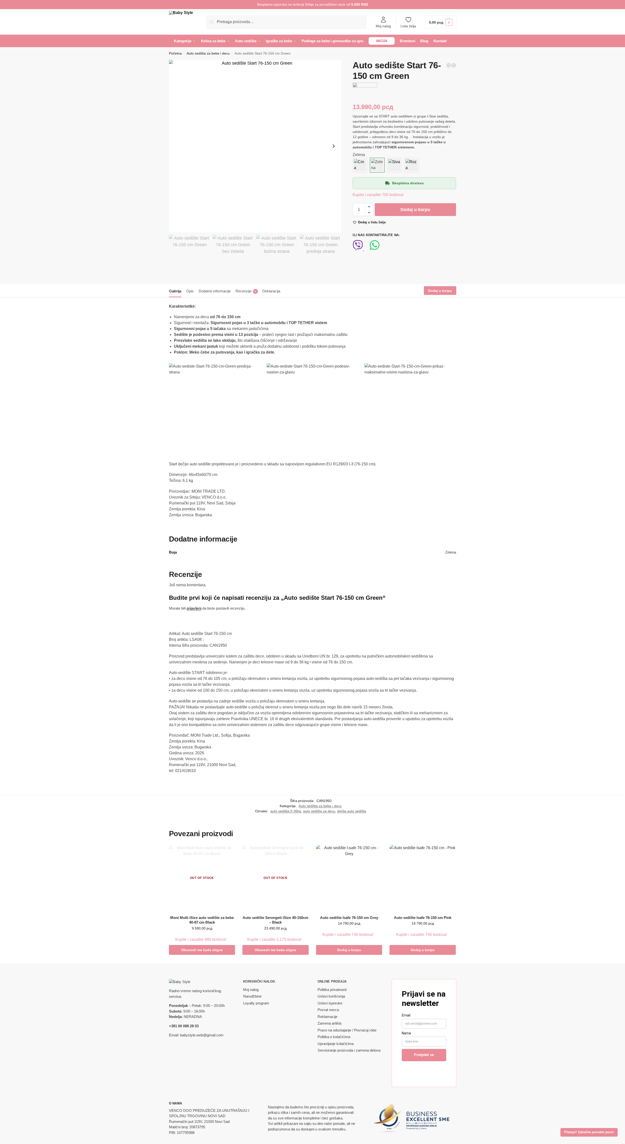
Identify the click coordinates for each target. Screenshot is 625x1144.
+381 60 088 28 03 (184, 1026)
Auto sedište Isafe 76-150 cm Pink (422, 917)
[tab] (176, 291)
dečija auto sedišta (351, 811)
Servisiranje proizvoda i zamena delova (349, 1050)
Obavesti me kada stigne (202, 950)
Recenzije (246, 291)
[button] (440, 22)
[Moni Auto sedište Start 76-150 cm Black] (453, 65)
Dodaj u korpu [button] (349, 950)
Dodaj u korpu (415, 209)
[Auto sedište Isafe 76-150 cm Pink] (422, 878)
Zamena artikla (329, 1023)
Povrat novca (328, 1010)
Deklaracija (271, 291)
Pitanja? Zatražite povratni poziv (589, 1132)
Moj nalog (383, 26)
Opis (190, 291)
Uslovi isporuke (330, 1003)
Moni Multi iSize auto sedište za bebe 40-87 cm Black (202, 920)
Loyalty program (256, 1003)
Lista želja (408, 26)
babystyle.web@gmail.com (201, 1035)
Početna (175, 53)
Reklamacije (327, 1017)
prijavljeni (194, 608)
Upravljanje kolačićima (336, 1044)
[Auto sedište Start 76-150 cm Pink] (448, 65)
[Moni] (365, 90)
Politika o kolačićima (334, 1037)
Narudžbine (252, 996)
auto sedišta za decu (319, 811)
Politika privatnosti (332, 989)
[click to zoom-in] (255, 146)
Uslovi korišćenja (331, 996)
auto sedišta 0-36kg (285, 811)
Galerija (175, 291)
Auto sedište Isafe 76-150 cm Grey (349, 917)
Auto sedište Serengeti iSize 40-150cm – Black (275, 920)
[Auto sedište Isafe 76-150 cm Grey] (349, 878)
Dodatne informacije (215, 291)
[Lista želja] (227, 852)
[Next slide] (333, 146)
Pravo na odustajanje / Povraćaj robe (347, 1030)
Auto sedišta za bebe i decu (208, 53)
